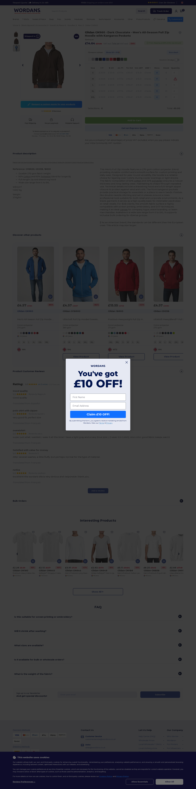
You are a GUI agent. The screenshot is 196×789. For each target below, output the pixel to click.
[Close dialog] (126, 362)
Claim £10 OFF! (98, 414)
